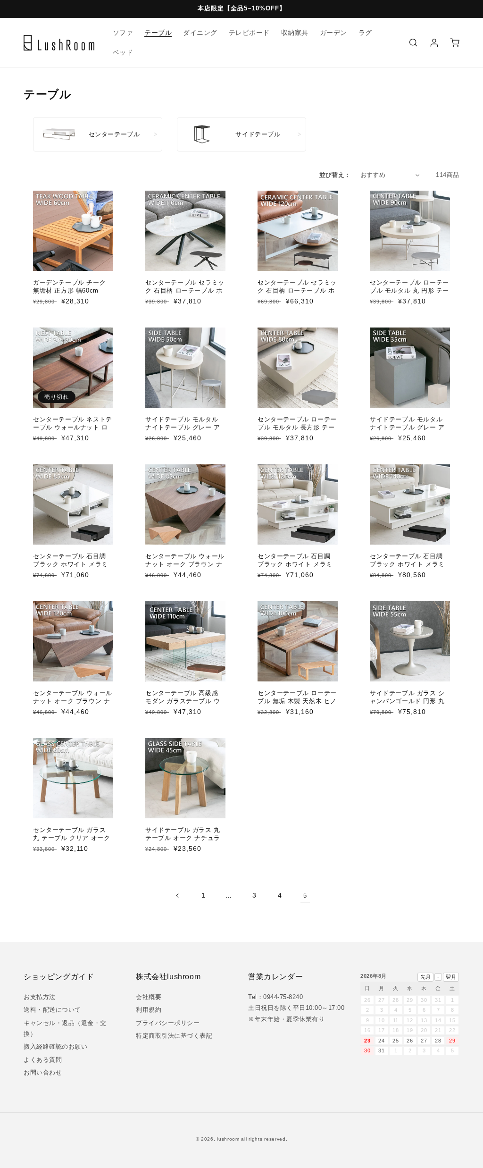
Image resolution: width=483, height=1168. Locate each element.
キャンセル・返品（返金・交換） (65, 1028)
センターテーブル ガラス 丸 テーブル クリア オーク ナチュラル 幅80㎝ (71, 837)
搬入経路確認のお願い (55, 1046)
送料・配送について (52, 1009)
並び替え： (335, 174)
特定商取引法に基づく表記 (174, 1035)
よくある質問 (43, 1059)
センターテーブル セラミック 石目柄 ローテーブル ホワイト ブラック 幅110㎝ (185, 290)
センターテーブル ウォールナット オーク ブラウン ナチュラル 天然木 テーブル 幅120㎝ (72, 705)
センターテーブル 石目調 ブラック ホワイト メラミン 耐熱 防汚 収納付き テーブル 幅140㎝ (409, 568)
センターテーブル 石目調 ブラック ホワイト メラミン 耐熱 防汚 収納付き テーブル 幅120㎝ (297, 568)
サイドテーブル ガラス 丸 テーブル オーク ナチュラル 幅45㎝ (182, 837)
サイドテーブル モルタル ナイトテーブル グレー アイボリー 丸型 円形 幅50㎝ (184, 427)
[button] (413, 42)
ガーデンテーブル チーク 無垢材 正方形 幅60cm (69, 286)
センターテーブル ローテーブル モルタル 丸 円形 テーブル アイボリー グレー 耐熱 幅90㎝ (409, 294)
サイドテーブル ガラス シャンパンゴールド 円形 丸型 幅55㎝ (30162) (407, 701)
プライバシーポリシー (168, 1022)
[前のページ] (177, 895)
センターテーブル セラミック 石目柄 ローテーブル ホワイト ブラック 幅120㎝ (297, 290)
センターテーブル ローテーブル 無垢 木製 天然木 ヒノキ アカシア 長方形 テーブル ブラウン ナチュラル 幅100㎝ (297, 709)
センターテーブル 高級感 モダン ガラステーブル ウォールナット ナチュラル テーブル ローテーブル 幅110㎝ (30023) (182, 709)
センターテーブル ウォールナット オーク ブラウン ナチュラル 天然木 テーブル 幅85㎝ (185, 568)
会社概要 (148, 996)
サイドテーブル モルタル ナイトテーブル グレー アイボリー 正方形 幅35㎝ (407, 427)
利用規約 (148, 1009)
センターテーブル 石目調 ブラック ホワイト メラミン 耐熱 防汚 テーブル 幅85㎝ (73, 568)
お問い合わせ (43, 1072)
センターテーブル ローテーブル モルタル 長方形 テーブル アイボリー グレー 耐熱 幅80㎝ (297, 431)
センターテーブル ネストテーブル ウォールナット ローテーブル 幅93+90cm (72, 427)
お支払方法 (40, 996)
